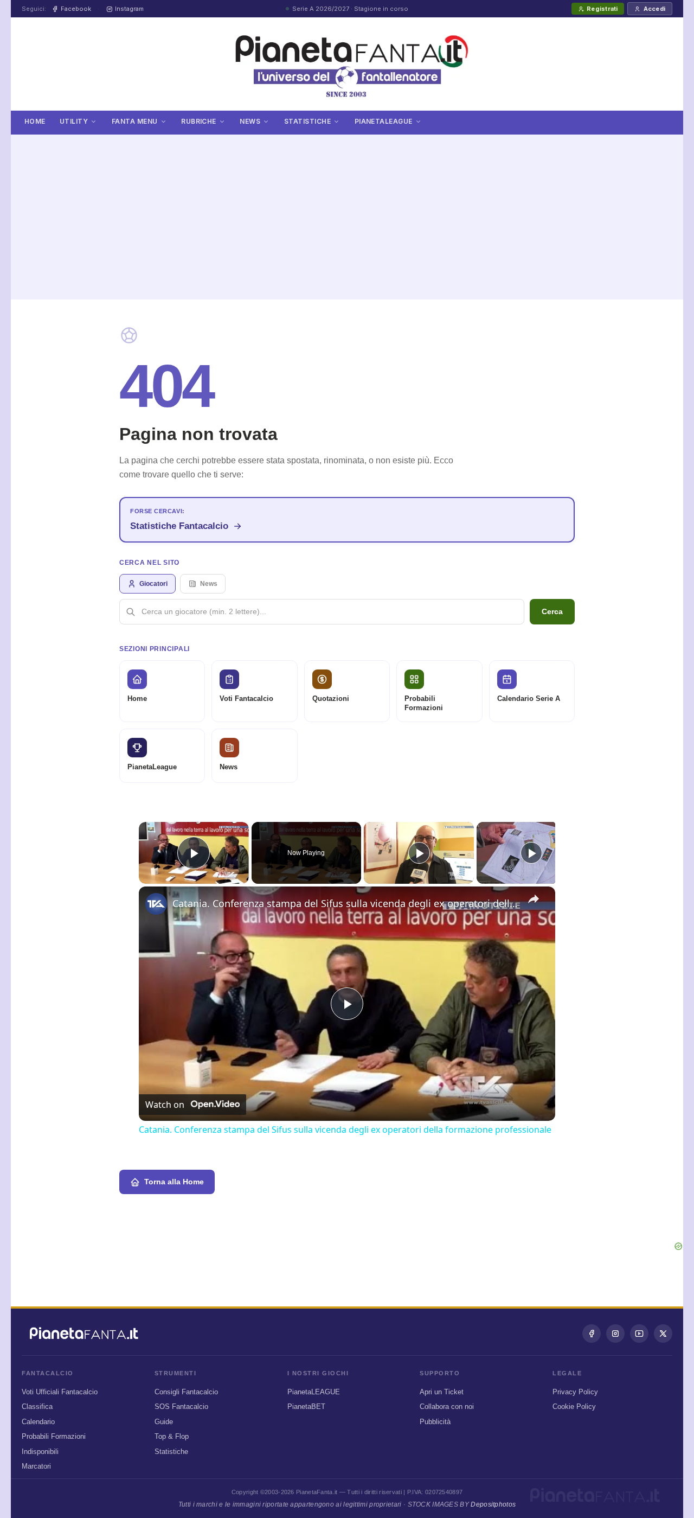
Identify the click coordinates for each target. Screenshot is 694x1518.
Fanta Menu (135, 121)
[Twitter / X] (663, 1333)
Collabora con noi (447, 1406)
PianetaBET (306, 1406)
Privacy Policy (575, 1392)
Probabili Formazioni (54, 1436)
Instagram (129, 8)
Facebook (76, 8)
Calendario (38, 1422)
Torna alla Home (174, 1181)
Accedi (654, 8)
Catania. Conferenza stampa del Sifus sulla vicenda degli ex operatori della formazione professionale (345, 903)
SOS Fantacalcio (181, 1406)
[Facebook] (591, 1333)
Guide (164, 1422)
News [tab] (208, 584)
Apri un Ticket (442, 1392)
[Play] (419, 853)
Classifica (37, 1406)
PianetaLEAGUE (313, 1392)
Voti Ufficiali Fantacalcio (60, 1392)
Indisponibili (40, 1451)
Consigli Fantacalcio (186, 1392)
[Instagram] (615, 1333)
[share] (533, 899)
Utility (74, 121)
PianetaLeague (384, 121)
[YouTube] (639, 1333)
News (250, 121)
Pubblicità (435, 1422)
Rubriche (198, 121)
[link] (156, 904)
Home (35, 121)
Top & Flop (172, 1436)
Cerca (552, 611)
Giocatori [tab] (153, 584)
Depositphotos (493, 1504)
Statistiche (307, 121)
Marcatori (36, 1466)
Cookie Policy (574, 1406)
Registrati (602, 8)
